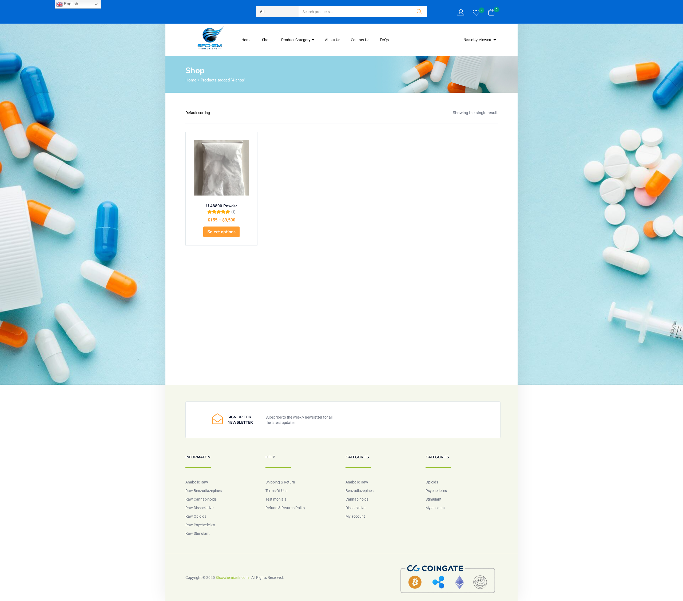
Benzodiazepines (360, 491)
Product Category (296, 40)
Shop (266, 40)
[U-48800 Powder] (221, 168)
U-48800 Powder (221, 206)
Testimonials (275, 499)
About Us (332, 40)
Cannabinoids (357, 499)
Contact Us (360, 40)
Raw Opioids (195, 516)
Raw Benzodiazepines (203, 491)
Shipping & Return (280, 482)
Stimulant (434, 499)
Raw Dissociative (199, 508)
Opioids (432, 482)
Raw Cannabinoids (201, 499)
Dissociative (355, 508)
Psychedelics (436, 491)
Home (246, 40)
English (70, 4)
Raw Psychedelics (200, 525)
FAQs (384, 40)
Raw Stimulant (197, 533)
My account (355, 516)
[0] (476, 13)
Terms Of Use (276, 491)
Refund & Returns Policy (285, 508)
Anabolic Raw (196, 482)
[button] (491, 12)
